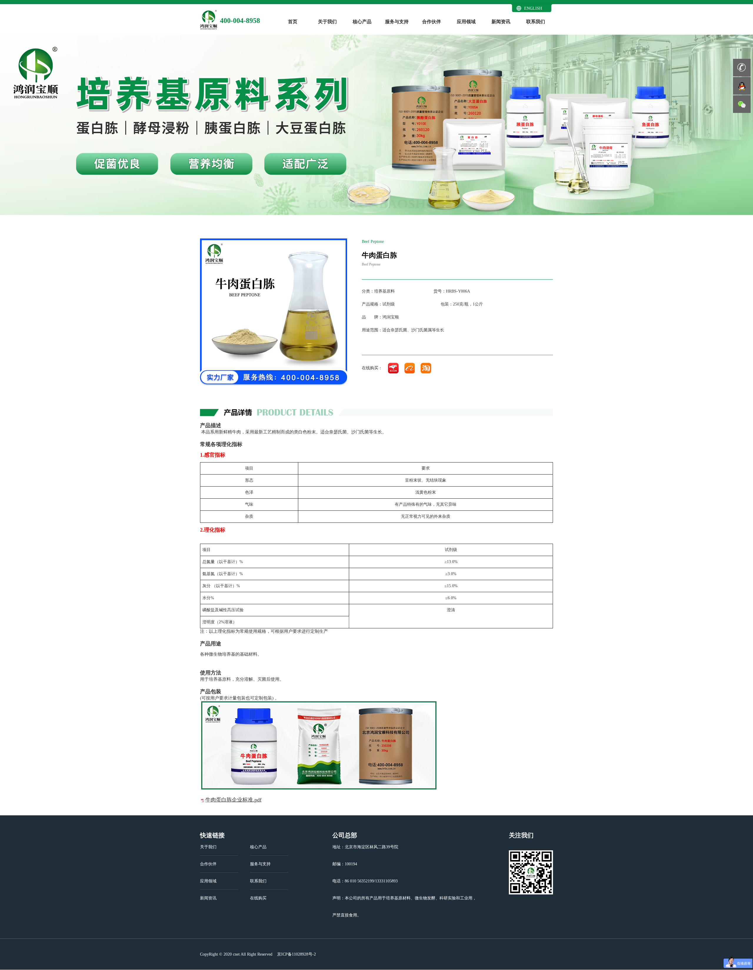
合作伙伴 (431, 21)
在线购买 (258, 898)
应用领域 (466, 21)
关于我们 (327, 21)
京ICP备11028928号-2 (296, 954)
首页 (292, 21)
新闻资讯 (501, 21)
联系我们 (535, 21)
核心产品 (362, 21)
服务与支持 (397, 21)
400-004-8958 (240, 20)
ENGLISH (533, 8)
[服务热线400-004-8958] (742, 67)
